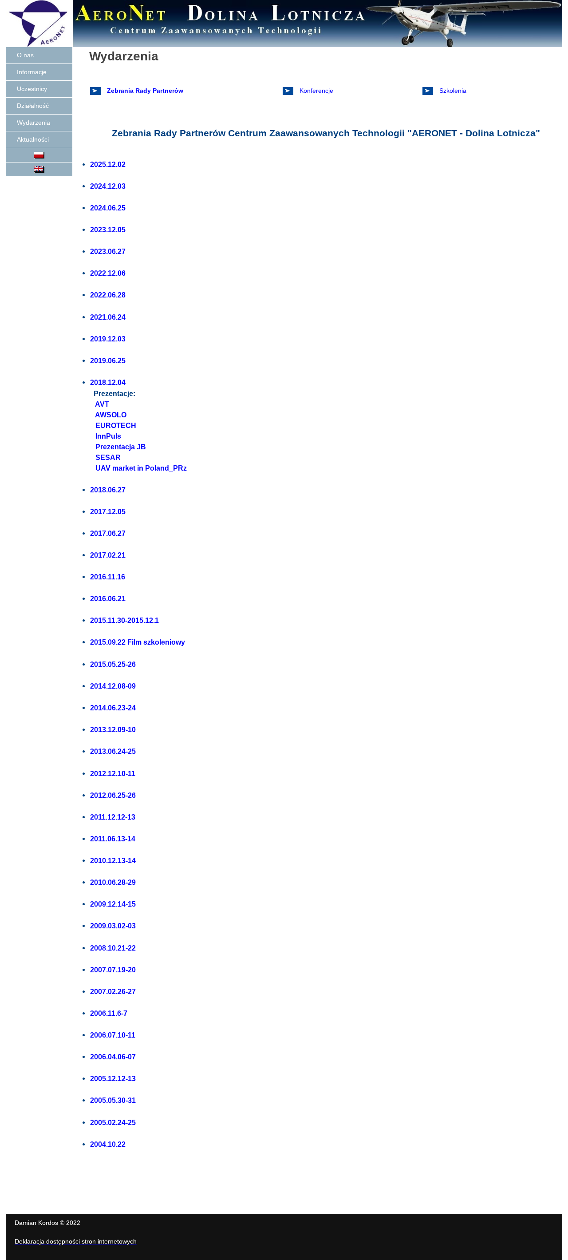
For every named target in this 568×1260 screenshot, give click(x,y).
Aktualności (33, 139)
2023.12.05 (108, 230)
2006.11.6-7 (108, 1013)
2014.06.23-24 (113, 708)
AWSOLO (110, 415)
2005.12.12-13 (113, 1078)
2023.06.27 (108, 251)
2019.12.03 (108, 339)
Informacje (32, 71)
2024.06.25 (108, 208)
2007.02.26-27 (113, 991)
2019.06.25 (108, 361)
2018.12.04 (108, 382)
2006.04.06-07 (113, 1057)
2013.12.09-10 (113, 729)
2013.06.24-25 (113, 751)
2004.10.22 (108, 1144)
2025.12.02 (108, 164)
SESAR (107, 457)
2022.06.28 (108, 295)
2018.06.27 (108, 490)
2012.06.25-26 (113, 795)
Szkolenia (452, 90)
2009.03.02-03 (113, 926)
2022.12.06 (108, 273)
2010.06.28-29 (113, 882)
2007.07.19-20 (113, 970)
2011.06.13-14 (112, 839)
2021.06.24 (108, 317)
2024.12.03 (108, 186)
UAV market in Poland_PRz (140, 468)
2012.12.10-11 (112, 773)
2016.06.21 (108, 598)
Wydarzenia (33, 122)
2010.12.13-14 (113, 860)
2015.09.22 (108, 642)
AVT (101, 404)
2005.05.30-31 (113, 1100)
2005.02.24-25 (113, 1122)
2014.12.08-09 (113, 686)
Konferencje (315, 90)
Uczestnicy (32, 88)
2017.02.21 (108, 555)
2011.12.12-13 (112, 817)
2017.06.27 (108, 533)
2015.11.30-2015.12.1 (124, 620)
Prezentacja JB (120, 447)
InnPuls (107, 436)
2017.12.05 (108, 511)
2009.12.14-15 (113, 904)
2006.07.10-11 (112, 1035)
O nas (25, 55)
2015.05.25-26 (113, 664)
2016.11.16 (107, 577)
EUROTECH (115, 425)
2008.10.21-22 (113, 948)
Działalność (33, 105)
